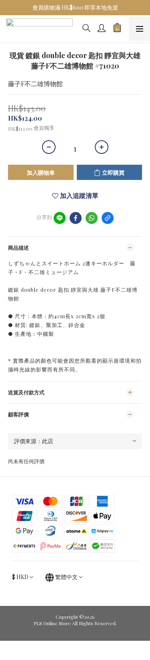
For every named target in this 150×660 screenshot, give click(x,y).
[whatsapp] (92, 218)
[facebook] (76, 218)
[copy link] (108, 218)
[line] (60, 218)
